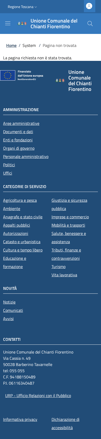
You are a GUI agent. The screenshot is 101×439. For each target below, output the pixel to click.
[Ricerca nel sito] (90, 23)
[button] (23, 7)
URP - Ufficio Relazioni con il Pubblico (38, 395)
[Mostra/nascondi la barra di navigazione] (7, 23)
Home (11, 45)
